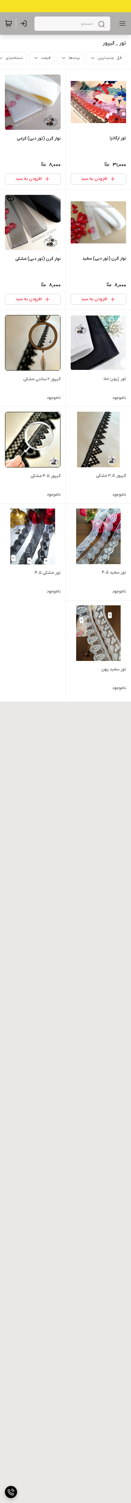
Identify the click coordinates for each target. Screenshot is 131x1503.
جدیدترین (106, 57)
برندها (74, 57)
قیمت (46, 57)
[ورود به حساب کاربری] (25, 23)
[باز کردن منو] (121, 23)
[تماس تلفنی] (11, 1492)
